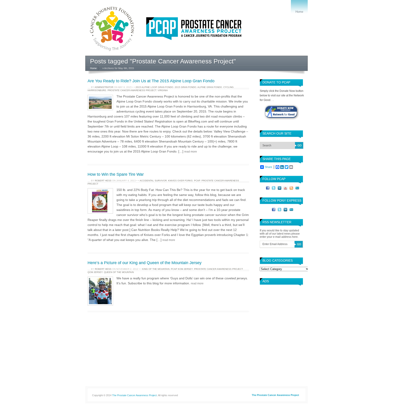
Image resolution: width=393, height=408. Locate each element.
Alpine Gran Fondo (209, 87)
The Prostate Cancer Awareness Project (134, 395)
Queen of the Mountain (119, 272)
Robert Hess (103, 180)
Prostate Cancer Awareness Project (132, 90)
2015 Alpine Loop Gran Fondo (154, 87)
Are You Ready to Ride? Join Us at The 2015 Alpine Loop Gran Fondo (151, 81)
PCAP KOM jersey (182, 269)
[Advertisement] (280, 305)
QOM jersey (95, 272)
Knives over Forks (180, 180)
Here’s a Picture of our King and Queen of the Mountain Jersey (145, 262)
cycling (228, 87)
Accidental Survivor (153, 180)
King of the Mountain (155, 269)
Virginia (163, 90)
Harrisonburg (97, 90)
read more (190, 151)
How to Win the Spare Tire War (116, 174)
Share (268, 167)
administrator (104, 87)
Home (299, 11)
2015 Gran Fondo (185, 87)
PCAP (197, 180)
